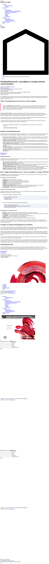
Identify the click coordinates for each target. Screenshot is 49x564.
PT (1, 26)
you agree (11, 561)
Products (4, 7)
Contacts (7, 6)
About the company (9, 5)
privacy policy (12, 399)
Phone (13, 345)
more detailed (3, 154)
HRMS (6, 15)
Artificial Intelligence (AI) (10, 20)
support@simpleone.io (11, 290)
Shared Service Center (9, 19)
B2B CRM (7, 13)
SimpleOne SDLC (3, 153)
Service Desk (7, 18)
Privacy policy (13, 293)
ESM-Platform (8, 10)
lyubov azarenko (6, 87)
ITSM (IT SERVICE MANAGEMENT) (13, 11)
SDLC (6, 14)
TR (2, 26)
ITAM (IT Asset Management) (11, 12)
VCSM (7, 16)
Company (5, 4)
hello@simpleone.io (10, 292)
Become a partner (6, 21)
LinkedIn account (15, 347)
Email (13, 343)
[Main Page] (26, 74)
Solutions (4, 17)
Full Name (14, 342)
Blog (4, 23)
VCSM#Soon (7, 307)
